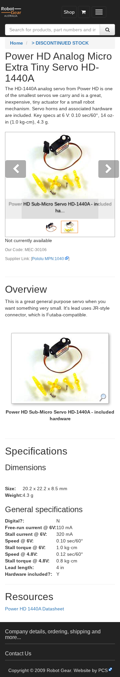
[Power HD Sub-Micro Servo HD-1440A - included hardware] (60, 368)
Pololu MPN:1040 (48, 258)
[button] (13, 184)
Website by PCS (91, 670)
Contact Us (18, 653)
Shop (69, 12)
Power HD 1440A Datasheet (34, 608)
